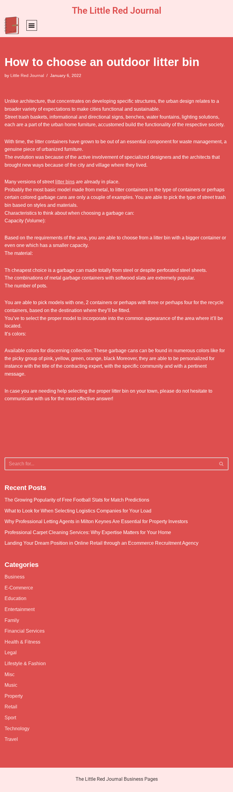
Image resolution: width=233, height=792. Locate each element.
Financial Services (25, 631)
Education (15, 598)
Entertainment (20, 609)
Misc (10, 674)
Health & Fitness (22, 641)
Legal (11, 652)
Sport (10, 717)
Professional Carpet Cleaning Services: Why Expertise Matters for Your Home (88, 532)
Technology (17, 728)
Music (11, 685)
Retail (11, 706)
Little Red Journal (27, 75)
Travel (11, 739)
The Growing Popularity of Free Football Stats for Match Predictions (77, 499)
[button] (31, 25)
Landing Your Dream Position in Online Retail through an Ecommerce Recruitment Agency (101, 543)
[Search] (221, 463)
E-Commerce (19, 587)
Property (14, 696)
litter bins (65, 181)
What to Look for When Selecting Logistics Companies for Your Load (78, 510)
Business (15, 576)
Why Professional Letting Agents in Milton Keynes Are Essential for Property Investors (96, 521)
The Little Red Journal (116, 10)
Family (12, 620)
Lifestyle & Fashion (25, 663)
